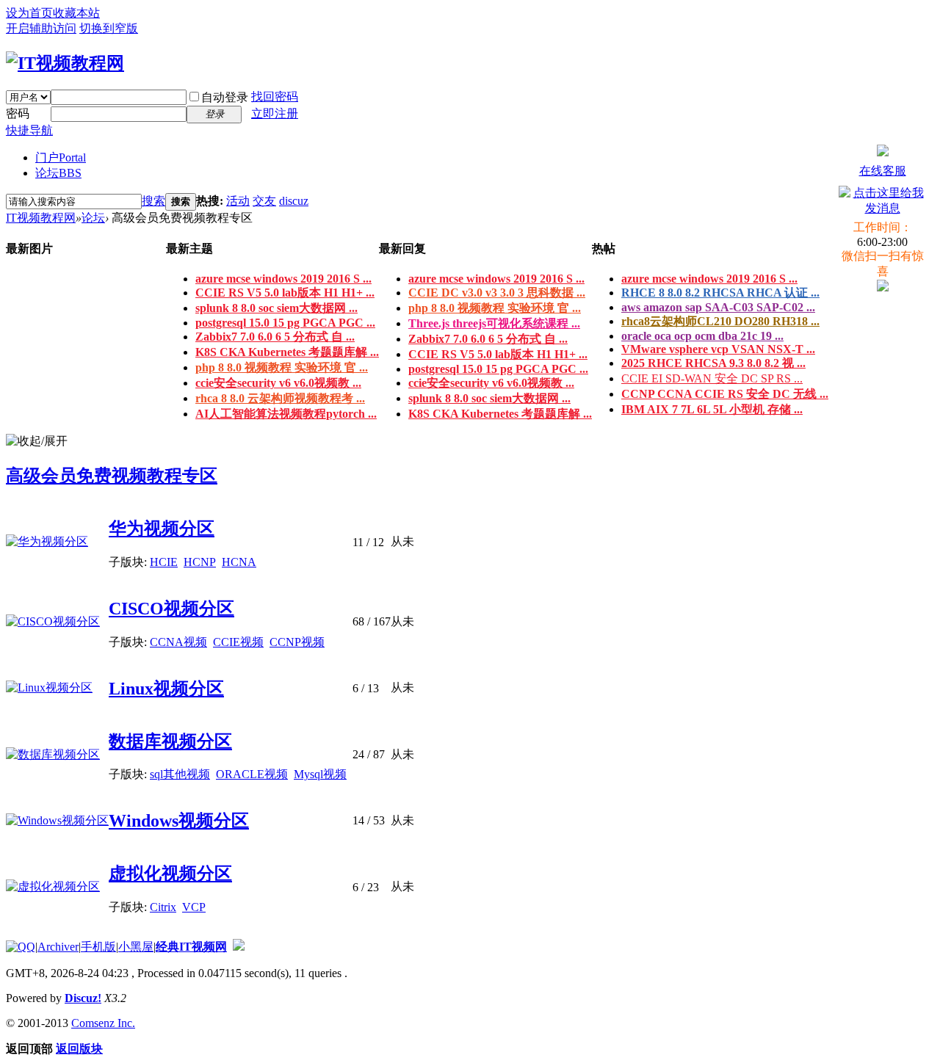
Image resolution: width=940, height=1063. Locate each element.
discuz (293, 201)
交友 (264, 201)
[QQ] (20, 946)
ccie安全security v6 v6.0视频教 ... (278, 383)
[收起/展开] (37, 441)
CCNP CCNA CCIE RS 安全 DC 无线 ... (724, 394)
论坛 (58, 173)
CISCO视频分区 (171, 608)
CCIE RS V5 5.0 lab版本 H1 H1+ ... (285, 292)
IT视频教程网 (41, 217)
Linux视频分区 (166, 688)
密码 (17, 113)
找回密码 (274, 96)
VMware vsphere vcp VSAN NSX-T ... (718, 349)
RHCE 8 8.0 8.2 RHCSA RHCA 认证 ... (720, 292)
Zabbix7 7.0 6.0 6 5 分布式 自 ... (275, 336)
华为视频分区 (161, 528)
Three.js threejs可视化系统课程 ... (494, 323)
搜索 (153, 201)
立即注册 (274, 113)
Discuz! (83, 998)
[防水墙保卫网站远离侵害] (239, 946)
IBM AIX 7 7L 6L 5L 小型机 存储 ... (712, 409)
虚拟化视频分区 (170, 873)
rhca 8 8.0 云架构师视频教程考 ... (280, 398)
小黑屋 (135, 946)
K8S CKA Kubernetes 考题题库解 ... (287, 352)
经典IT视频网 (191, 946)
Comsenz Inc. (103, 1023)
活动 (238, 201)
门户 (60, 157)
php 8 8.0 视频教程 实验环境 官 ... (281, 367)
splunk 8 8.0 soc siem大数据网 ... (276, 308)
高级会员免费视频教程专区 (111, 475)
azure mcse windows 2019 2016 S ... (283, 278)
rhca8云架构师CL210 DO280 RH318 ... (720, 321)
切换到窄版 (108, 28)
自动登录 (224, 97)
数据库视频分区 (170, 741)
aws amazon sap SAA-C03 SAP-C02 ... (718, 307)
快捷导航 (29, 130)
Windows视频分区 (179, 820)
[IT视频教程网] (65, 63)
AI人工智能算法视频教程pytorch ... (286, 413)
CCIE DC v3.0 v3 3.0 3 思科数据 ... (496, 292)
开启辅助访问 (41, 28)
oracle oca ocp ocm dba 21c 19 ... (702, 336)
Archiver (58, 946)
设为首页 (29, 13)
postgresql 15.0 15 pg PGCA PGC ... (285, 322)
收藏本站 (76, 13)
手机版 (98, 946)
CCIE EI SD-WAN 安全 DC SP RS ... (712, 378)
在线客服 (882, 170)
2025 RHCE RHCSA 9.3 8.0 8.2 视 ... (713, 363)
